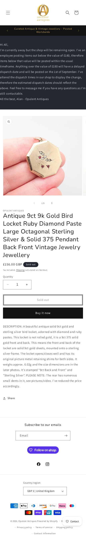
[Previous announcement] (7, 30)
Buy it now (43, 313)
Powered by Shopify (47, 521)
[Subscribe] (65, 435)
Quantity (8, 276)
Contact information (45, 533)
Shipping (20, 270)
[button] (8, 12)
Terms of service (44, 527)
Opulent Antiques (27, 521)
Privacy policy (24, 527)
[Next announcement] (78, 30)
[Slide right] (51, 203)
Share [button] (11, 398)
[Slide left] (34, 203)
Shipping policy (64, 527)
